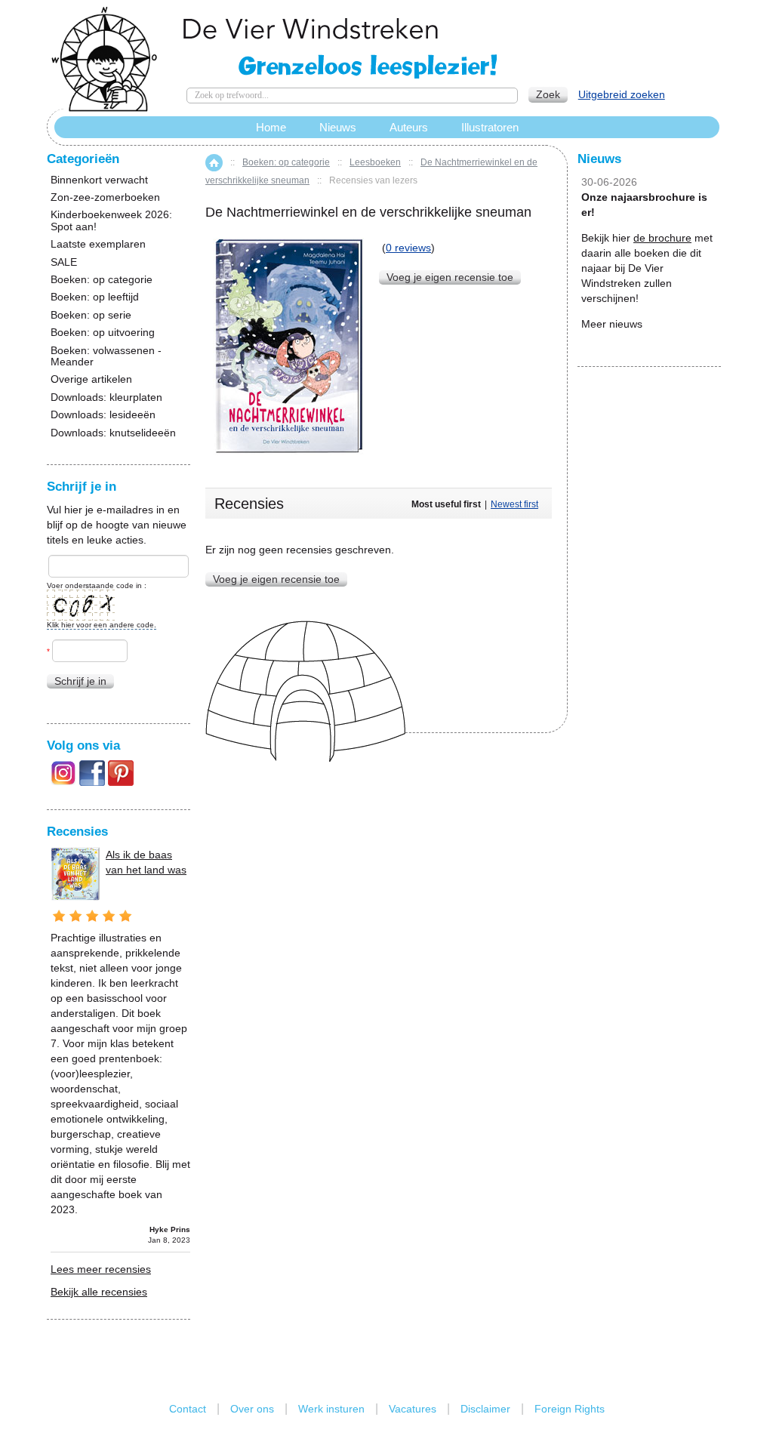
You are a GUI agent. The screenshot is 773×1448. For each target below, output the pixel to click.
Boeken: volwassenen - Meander (106, 356)
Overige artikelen (91, 379)
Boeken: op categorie (286, 162)
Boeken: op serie (91, 315)
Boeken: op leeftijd (95, 297)
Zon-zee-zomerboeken (105, 197)
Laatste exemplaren (98, 244)
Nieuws (337, 127)
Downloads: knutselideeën (113, 433)
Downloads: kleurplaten (106, 397)
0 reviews (408, 248)
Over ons (252, 1409)
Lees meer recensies (101, 1269)
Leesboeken (375, 162)
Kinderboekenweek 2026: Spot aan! (111, 220)
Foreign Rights (569, 1409)
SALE (64, 262)
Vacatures (412, 1409)
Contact (187, 1409)
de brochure (662, 238)
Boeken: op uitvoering (103, 332)
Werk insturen (331, 1409)
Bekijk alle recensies (99, 1292)
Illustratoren (490, 127)
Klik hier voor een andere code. (101, 625)
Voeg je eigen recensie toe (449, 277)
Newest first (514, 504)
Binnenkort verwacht (99, 180)
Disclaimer (485, 1409)
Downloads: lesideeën (103, 415)
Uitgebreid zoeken (621, 94)
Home (214, 162)
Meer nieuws (611, 324)
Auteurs (409, 127)
